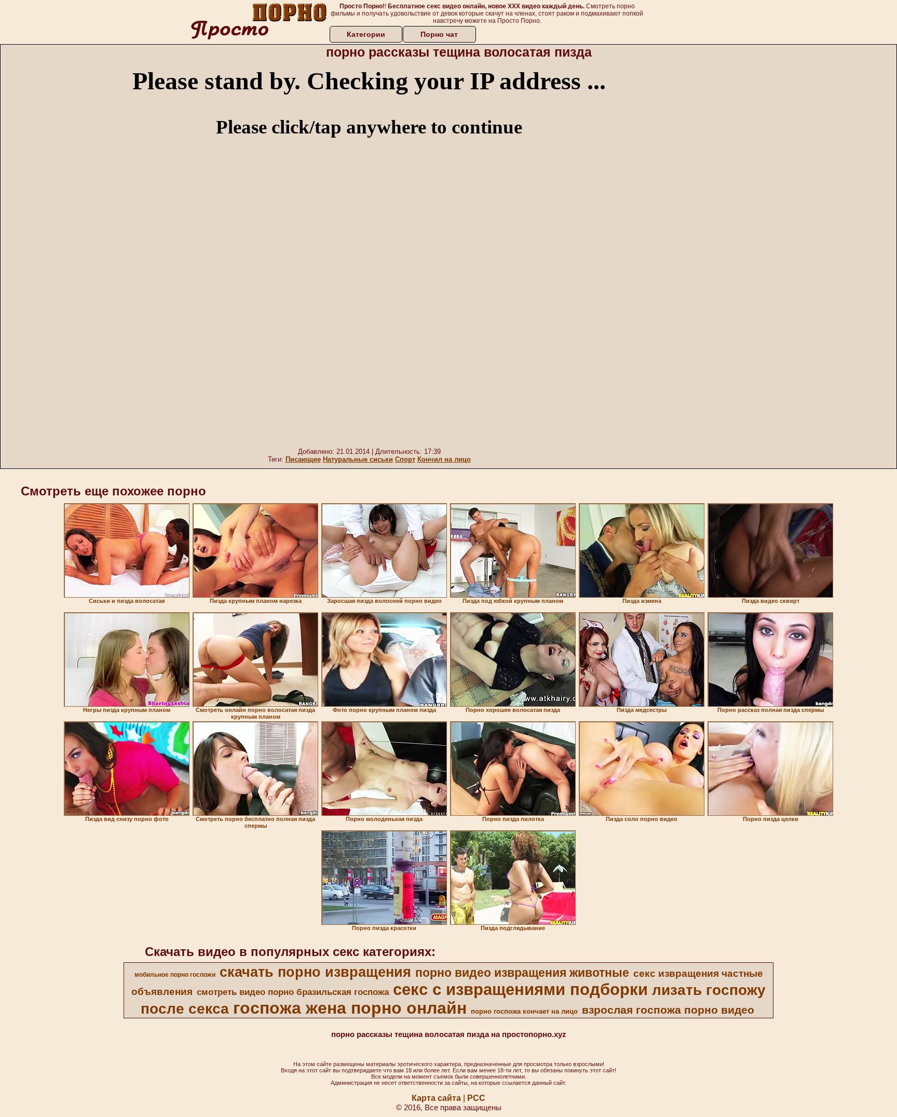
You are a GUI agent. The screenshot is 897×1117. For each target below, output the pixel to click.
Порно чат (439, 34)
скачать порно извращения (315, 972)
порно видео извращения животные (522, 972)
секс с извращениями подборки (520, 989)
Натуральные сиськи (358, 459)
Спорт (405, 459)
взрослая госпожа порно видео (668, 1010)
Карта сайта (436, 1098)
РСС (476, 1098)
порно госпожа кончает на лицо (524, 1011)
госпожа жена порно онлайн (350, 1008)
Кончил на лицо (444, 459)
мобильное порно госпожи (174, 974)
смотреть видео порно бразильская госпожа (293, 992)
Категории (366, 34)
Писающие (303, 459)
